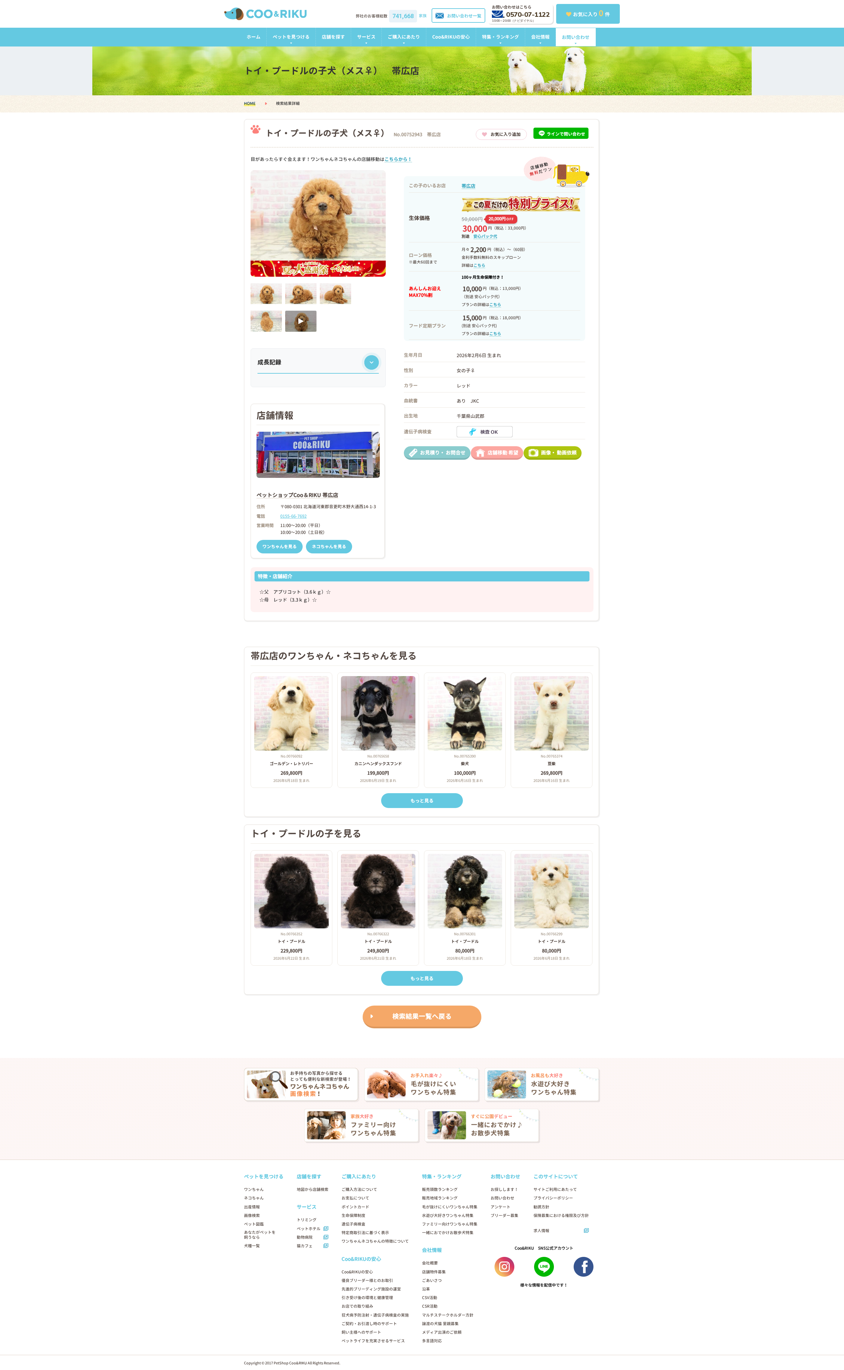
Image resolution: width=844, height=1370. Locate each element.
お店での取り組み (357, 1306)
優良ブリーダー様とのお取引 (367, 1280)
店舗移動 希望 (503, 452)
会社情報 (540, 37)
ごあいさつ (432, 1280)
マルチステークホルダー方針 (447, 1315)
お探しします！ (504, 1189)
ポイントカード (355, 1207)
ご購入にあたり (404, 37)
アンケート (500, 1207)
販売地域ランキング (440, 1198)
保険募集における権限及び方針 (561, 1215)
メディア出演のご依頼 (442, 1332)
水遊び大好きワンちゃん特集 (447, 1215)
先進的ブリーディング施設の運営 (371, 1289)
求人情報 (541, 1230)
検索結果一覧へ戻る (422, 1016)
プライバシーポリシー (553, 1198)
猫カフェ (305, 1246)
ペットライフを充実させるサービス (373, 1341)
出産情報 (252, 1207)
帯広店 (468, 186)
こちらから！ (398, 159)
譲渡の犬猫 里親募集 (440, 1323)
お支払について (355, 1198)
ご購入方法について (359, 1189)
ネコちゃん (254, 1198)
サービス (366, 37)
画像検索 (252, 1215)
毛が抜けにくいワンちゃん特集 (449, 1207)
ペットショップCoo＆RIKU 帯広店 (297, 495)
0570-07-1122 (528, 14)
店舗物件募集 (434, 1272)
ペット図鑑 (254, 1224)
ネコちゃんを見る (329, 546)
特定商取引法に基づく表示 (365, 1232)
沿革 (426, 1289)
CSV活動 (429, 1297)
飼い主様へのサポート (361, 1332)
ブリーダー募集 (504, 1215)
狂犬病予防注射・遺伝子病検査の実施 (375, 1315)
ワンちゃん (254, 1189)
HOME (250, 103)
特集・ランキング (500, 37)
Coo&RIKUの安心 (451, 37)
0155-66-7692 (293, 516)
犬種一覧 (252, 1246)
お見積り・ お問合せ (443, 452)
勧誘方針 (541, 1207)
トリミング (306, 1220)
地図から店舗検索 (312, 1189)
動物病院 (305, 1237)
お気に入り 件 (591, 13)
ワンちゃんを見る (279, 546)
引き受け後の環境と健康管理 (367, 1297)
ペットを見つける (291, 37)
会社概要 (430, 1263)
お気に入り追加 (506, 134)
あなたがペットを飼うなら (260, 1235)
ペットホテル (308, 1228)
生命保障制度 (353, 1215)
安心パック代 (485, 236)
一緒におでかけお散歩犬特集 (447, 1232)
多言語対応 (432, 1341)
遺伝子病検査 (353, 1224)
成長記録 (269, 362)
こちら (479, 265)
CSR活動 (429, 1306)
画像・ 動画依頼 (559, 452)
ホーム (253, 37)
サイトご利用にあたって (555, 1189)
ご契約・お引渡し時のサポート (369, 1323)
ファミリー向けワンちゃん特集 (449, 1224)
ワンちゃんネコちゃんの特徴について (375, 1241)
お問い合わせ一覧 (464, 16)
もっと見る (422, 800)
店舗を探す (333, 37)
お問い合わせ (575, 37)
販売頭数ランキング (440, 1189)
